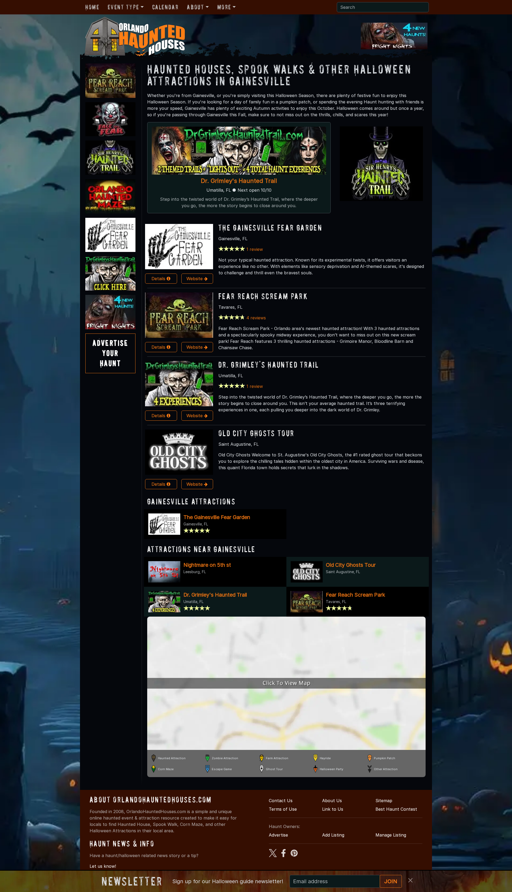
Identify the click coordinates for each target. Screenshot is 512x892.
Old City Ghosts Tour (256, 433)
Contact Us (281, 800)
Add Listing (333, 835)
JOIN (390, 881)
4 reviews (256, 317)
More (224, 7)
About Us (332, 800)
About (195, 7)
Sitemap (383, 800)
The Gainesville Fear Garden (270, 227)
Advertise (278, 835)
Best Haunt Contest (396, 809)
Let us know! (103, 866)
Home (92, 7)
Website (195, 278)
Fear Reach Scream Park (263, 296)
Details (159, 278)
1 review (254, 249)
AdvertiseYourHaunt (110, 353)
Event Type (123, 7)
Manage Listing (390, 835)
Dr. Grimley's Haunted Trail (239, 180)
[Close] (410, 880)
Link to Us (332, 809)
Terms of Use (283, 809)
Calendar (165, 7)
